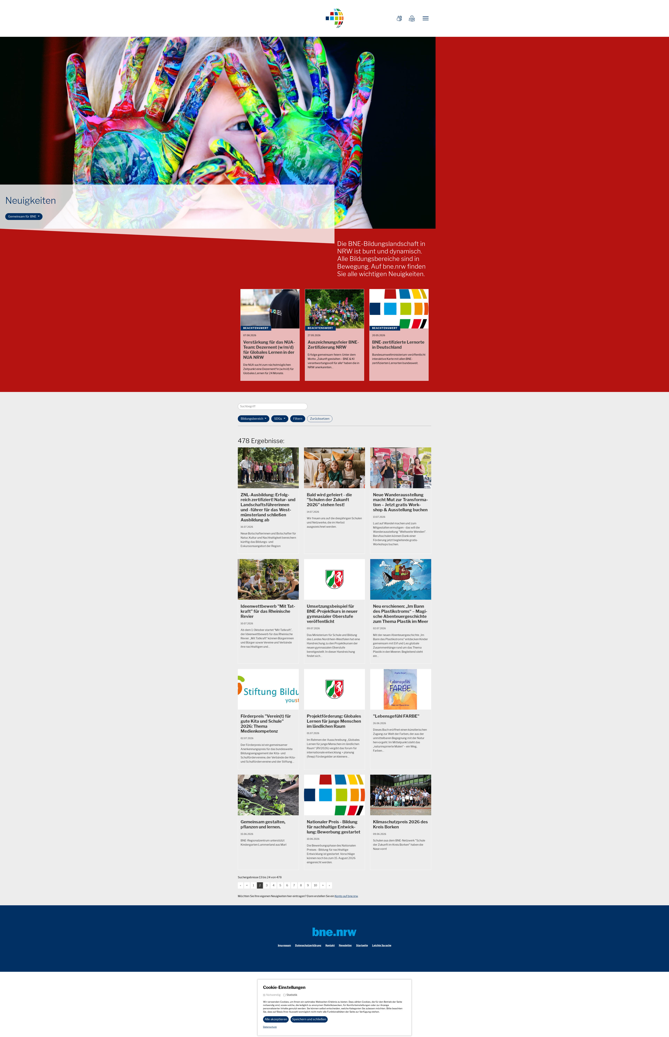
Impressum (284, 945)
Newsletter (345, 945)
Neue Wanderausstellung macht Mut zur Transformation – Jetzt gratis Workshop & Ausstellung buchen (400, 502)
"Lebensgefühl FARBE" (396, 716)
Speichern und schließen (309, 1019)
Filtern (297, 418)
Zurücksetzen (319, 418)
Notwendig (273, 995)
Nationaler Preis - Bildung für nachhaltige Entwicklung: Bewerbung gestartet (333, 826)
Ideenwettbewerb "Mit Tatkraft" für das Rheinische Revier (268, 611)
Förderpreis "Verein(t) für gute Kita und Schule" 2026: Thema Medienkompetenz (266, 724)
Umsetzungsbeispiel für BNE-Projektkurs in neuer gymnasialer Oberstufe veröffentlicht (332, 614)
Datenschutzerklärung (308, 945)
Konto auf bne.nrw (346, 896)
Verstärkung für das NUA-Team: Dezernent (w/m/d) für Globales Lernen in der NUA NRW (269, 350)
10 (315, 885)
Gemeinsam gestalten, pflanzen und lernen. (263, 824)
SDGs (278, 418)
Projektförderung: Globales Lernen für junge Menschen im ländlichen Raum (334, 721)
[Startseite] (334, 18)
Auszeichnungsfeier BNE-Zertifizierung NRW (333, 345)
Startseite (362, 945)
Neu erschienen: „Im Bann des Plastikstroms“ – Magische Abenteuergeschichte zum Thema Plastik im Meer (400, 614)
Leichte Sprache (381, 945)
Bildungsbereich (252, 418)
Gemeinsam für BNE (22, 216)
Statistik (291, 995)
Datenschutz (270, 1027)
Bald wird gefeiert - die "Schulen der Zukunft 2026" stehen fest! (329, 499)
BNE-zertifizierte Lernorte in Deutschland (398, 345)
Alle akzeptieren (276, 1019)
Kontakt (330, 945)
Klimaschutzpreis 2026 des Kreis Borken (400, 824)
